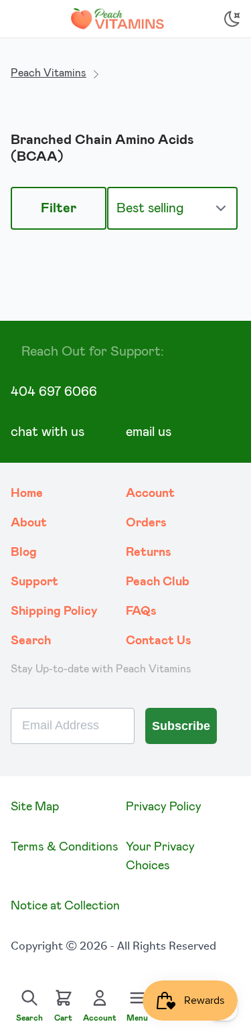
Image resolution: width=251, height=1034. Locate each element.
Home (27, 494)
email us (148, 432)
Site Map (35, 807)
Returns (148, 552)
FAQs (141, 611)
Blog (24, 552)
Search (31, 641)
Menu (137, 1018)
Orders (146, 523)
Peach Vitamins (48, 73)
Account (150, 494)
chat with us (47, 432)
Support (34, 582)
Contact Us (158, 641)
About (29, 523)
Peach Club (157, 582)
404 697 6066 (54, 391)
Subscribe (181, 726)
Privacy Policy (163, 807)
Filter (58, 208)
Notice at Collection (65, 906)
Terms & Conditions (64, 847)
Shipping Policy (54, 611)
